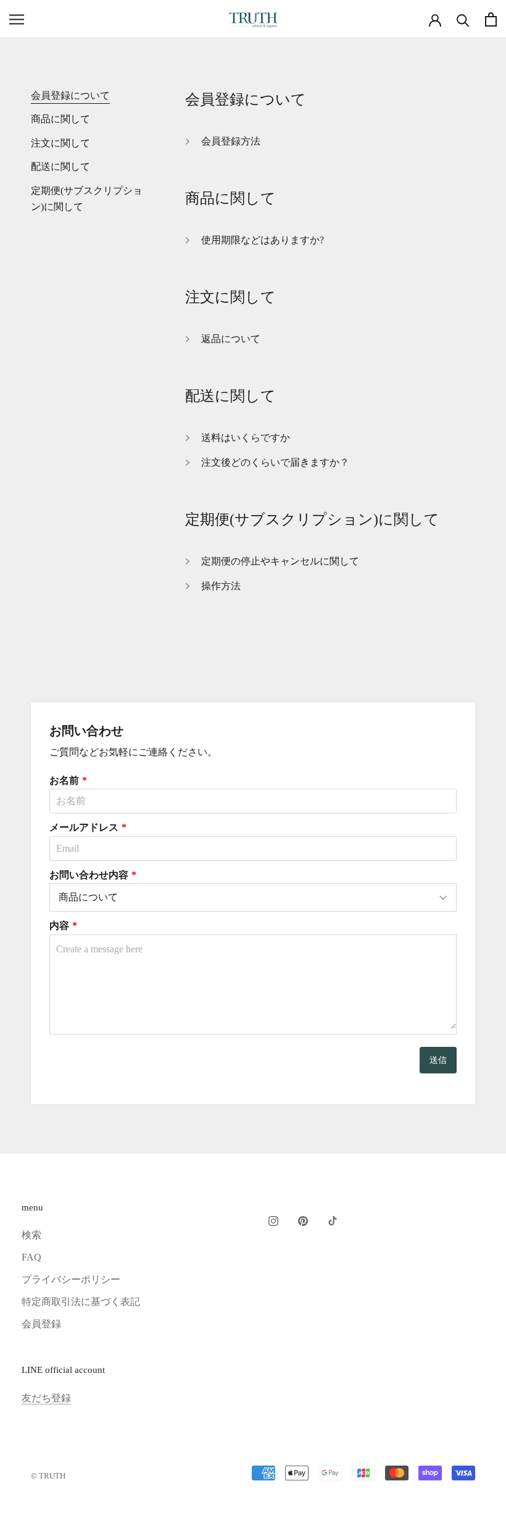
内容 (59, 925)
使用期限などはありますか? (262, 240)
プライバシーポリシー (71, 1279)
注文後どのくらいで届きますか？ (275, 462)
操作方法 (221, 586)
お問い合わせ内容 (88, 875)
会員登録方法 (230, 141)
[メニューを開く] (16, 19)
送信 (438, 1060)
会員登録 (41, 1324)
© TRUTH (48, 1475)
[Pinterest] (303, 1220)
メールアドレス (83, 827)
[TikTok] (333, 1220)
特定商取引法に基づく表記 (81, 1301)
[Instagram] (273, 1220)
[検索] (463, 19)
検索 (31, 1235)
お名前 (64, 780)
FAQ (31, 1257)
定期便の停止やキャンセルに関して (280, 561)
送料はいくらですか (245, 437)
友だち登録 (46, 1398)
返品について (230, 339)
